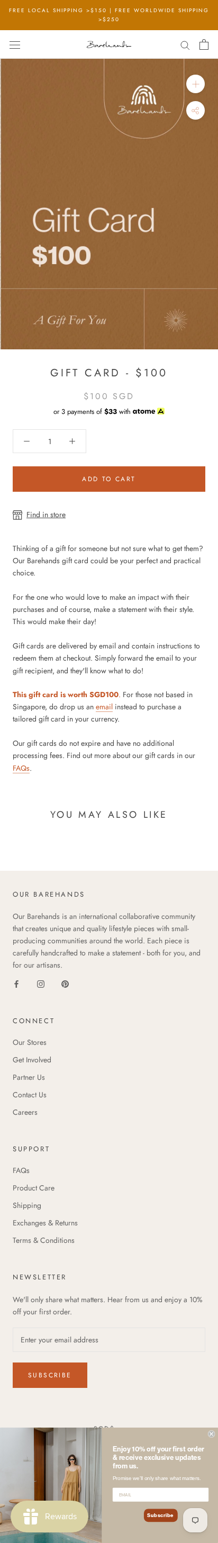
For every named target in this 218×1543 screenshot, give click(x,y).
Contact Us (30, 1094)
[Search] (185, 44)
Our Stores (30, 1042)
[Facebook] (16, 983)
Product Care (33, 1188)
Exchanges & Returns (45, 1222)
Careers (25, 1112)
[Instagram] (40, 983)
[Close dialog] (211, 1434)
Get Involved (32, 1059)
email (104, 706)
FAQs (21, 768)
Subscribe (50, 1375)
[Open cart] (203, 44)
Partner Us (29, 1077)
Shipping (27, 1205)
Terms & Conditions (44, 1240)
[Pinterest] (65, 983)
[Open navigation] (15, 44)
